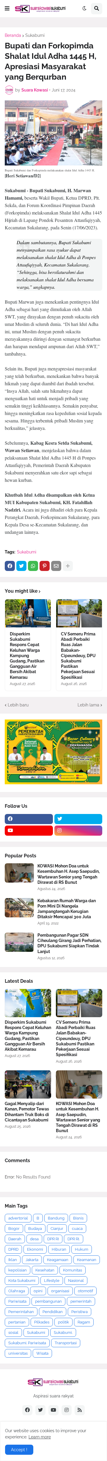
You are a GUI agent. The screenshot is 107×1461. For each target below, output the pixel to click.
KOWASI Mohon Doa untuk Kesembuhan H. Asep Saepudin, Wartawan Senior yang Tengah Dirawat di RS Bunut (68, 874)
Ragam (84, 1322)
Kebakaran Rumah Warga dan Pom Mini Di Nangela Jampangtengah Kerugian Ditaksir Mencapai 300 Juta (66, 908)
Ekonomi (35, 1249)
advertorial (18, 1218)
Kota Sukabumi (21, 1280)
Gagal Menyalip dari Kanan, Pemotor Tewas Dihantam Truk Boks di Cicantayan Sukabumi (27, 1111)
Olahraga (16, 1291)
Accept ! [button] (19, 1449)
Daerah (14, 1239)
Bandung (56, 1218)
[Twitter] (21, 566)
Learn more (40, 1437)
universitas (18, 1353)
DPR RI (53, 1239)
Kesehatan (44, 1270)
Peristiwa (79, 1311)
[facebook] (29, 819)
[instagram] (78, 831)
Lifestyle (51, 1280)
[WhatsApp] (33, 566)
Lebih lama (88, 705)
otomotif (85, 1291)
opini (38, 1291)
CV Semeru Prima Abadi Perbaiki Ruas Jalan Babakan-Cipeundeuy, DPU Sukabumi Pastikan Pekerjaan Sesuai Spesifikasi (78, 656)
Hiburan (59, 1249)
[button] (7, 9)
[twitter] (78, 819)
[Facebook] (10, 566)
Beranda (13, 35)
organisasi (60, 1291)
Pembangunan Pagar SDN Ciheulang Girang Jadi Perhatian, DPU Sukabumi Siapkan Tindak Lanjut (69, 943)
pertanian (17, 1322)
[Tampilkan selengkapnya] (68, 566)
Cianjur (57, 1228)
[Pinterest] (45, 566)
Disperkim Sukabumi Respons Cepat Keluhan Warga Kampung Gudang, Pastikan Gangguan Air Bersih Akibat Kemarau (27, 656)
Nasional (76, 1280)
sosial (13, 1332)
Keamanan (86, 1260)
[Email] (56, 566)
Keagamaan (57, 1260)
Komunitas (72, 1270)
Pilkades (41, 1322)
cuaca (77, 1228)
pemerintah (81, 1301)
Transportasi (66, 1343)
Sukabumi (35, 35)
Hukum (81, 1249)
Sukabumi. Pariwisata (27, 1343)
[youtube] (29, 831)
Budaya (35, 1228)
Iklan (12, 1260)
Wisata (42, 1353)
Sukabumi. (63, 1332)
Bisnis (78, 1218)
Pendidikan (53, 1311)
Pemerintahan (21, 1311)
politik (63, 1322)
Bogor (14, 1228)
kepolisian (17, 1270)
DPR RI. (73, 1239)
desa (34, 1239)
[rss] (80, 1410)
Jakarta (32, 1260)
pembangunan (48, 1301)
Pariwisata (17, 1301)
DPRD (13, 1249)
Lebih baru (18, 705)
